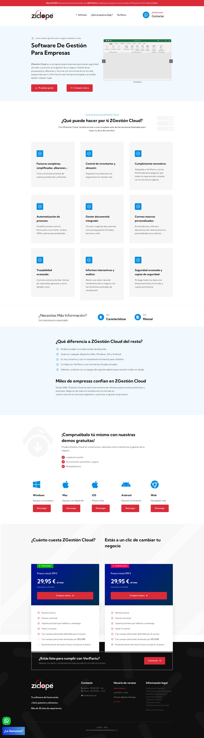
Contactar (158, 16)
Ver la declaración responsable (53, 320)
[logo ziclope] (42, 10)
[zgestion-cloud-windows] (137, 60)
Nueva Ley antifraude (154, 710)
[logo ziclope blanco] (42, 680)
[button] (104, 61)
